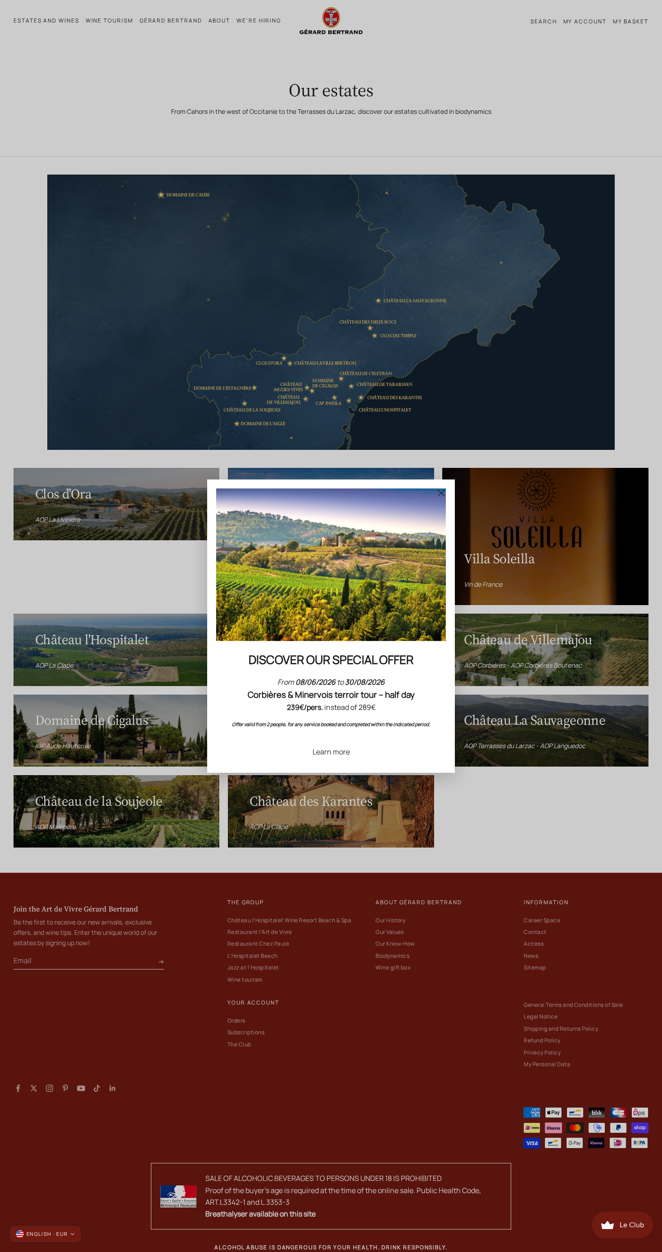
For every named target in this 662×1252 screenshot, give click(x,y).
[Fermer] (441, 493)
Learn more (331, 751)
